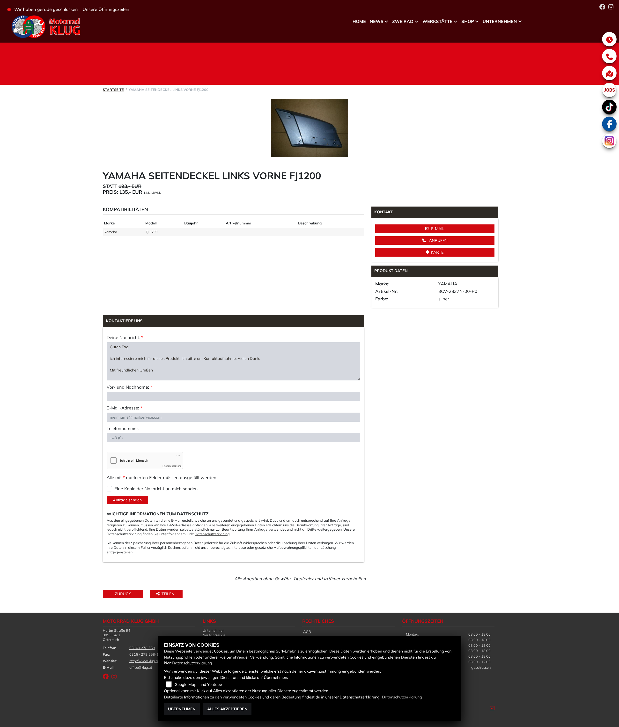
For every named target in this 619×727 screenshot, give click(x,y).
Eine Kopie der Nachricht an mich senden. (156, 488)
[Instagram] (609, 141)
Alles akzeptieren (227, 708)
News (376, 21)
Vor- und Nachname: (129, 387)
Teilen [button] (168, 593)
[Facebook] (609, 124)
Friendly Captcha (172, 465)
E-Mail (437, 228)
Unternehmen (500, 21)
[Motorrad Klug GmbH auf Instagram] (611, 7)
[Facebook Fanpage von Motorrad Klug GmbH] (603, 7)
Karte (437, 252)
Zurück (123, 593)
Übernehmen (182, 708)
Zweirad (402, 21)
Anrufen (438, 240)
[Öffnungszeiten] (609, 39)
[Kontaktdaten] (609, 56)
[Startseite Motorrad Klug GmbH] (45, 27)
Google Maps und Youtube (198, 684)
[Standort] (609, 73)
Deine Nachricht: (125, 337)
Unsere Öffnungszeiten (106, 9)
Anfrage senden (127, 499)
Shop (467, 21)
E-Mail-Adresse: (124, 408)
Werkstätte (437, 21)
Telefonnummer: (123, 428)
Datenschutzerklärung (212, 534)
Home (359, 21)
